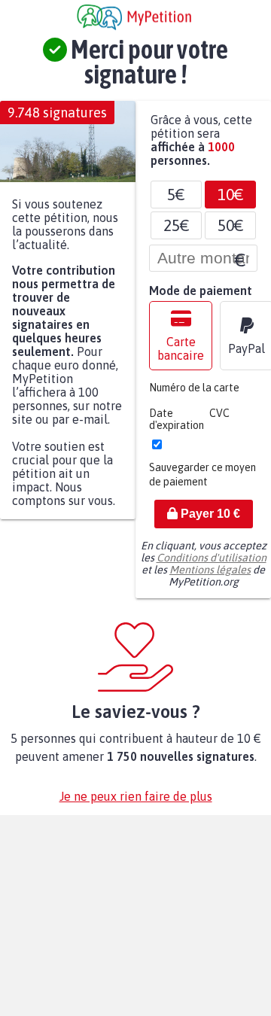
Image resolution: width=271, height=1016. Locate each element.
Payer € (209, 521)
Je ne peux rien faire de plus (135, 804)
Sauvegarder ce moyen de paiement (202, 482)
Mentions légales (210, 577)
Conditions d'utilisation (211, 565)
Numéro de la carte (194, 395)
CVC (219, 421)
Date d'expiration (176, 427)
